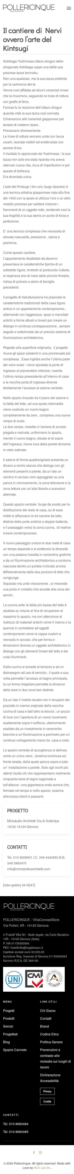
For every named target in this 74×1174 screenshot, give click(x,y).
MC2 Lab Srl (42, 1168)
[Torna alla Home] (28, 8)
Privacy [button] (47, 1091)
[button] (69, 8)
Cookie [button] (47, 1101)
